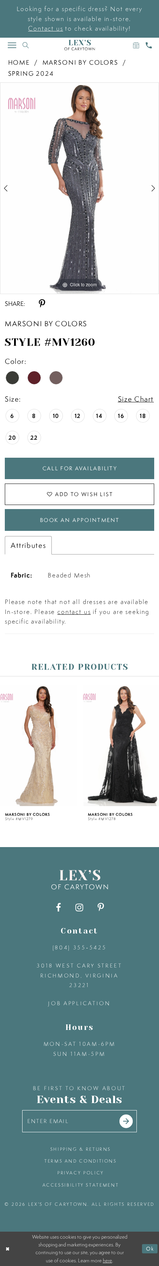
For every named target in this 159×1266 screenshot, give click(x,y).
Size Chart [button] (136, 399)
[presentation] (38, 745)
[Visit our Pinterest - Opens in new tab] (100, 907)
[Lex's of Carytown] (79, 45)
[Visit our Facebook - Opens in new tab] (58, 907)
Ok (150, 1248)
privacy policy (80, 1173)
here (107, 1260)
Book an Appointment (80, 520)
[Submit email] (126, 1121)
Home (19, 62)
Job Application (79, 1003)
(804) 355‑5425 (79, 947)
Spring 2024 (31, 73)
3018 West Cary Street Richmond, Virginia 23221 (79, 975)
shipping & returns (80, 1149)
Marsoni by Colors (80, 62)
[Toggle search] (26, 45)
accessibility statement (81, 1185)
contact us (74, 611)
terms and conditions (80, 1161)
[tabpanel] (79, 188)
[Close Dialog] (7, 1249)
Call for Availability (80, 468)
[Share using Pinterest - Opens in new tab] (41, 303)
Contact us (45, 28)
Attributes (28, 545)
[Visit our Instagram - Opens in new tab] (79, 907)
